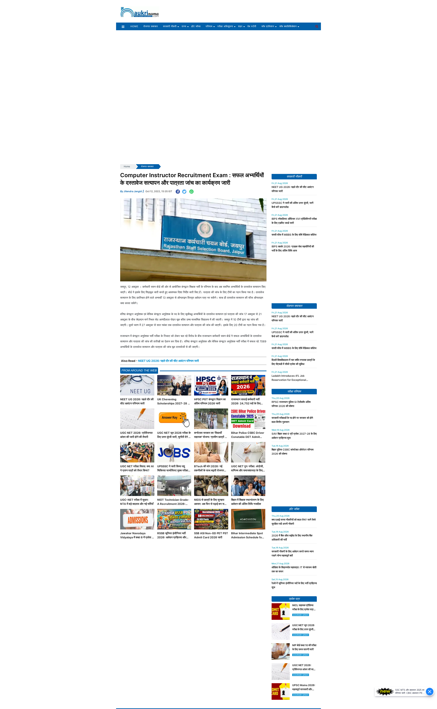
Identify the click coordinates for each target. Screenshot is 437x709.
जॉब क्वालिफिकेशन (288, 26)
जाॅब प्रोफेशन (267, 26)
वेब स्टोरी (252, 26)
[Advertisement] (242, 9)
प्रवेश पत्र (294, 599)
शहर (240, 26)
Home (134, 26)
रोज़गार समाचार (294, 306)
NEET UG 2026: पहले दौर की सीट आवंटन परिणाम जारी (168, 361)
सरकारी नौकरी (170, 26)
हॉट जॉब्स (196, 26)
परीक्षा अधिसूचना (225, 26)
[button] (123, 26)
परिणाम (209, 26)
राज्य (184, 26)
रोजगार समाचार (150, 26)
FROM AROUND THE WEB (139, 370)
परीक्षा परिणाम (294, 391)
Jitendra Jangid (133, 191)
